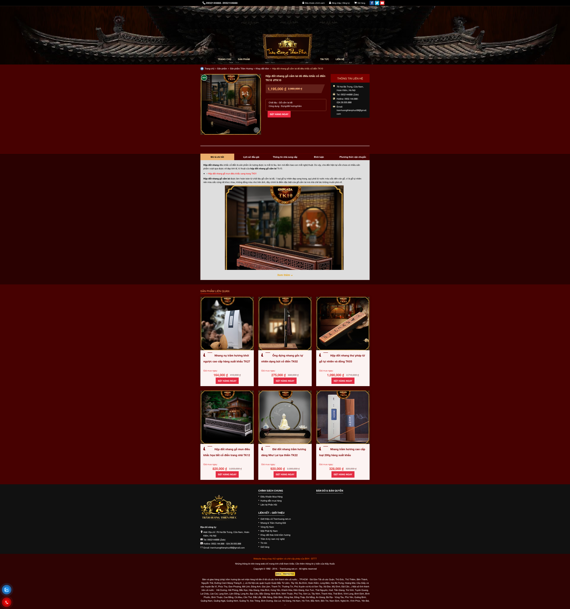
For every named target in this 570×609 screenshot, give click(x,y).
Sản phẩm (244, 59)
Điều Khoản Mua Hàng (271, 496)
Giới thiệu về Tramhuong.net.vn (276, 518)
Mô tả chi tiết (217, 157)
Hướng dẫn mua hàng (271, 500)
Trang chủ (224, 59)
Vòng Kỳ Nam (267, 526)
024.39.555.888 (233, 543)
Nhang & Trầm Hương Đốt (273, 522)
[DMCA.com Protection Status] (285, 574)
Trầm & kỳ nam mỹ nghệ (273, 538)
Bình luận (319, 157)
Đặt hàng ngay (279, 114)
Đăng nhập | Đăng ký (341, 2)
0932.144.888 (217, 543)
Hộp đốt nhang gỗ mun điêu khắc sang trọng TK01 (232, 173)
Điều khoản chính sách (315, 2)
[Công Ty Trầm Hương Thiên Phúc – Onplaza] (287, 47)
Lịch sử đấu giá (251, 157)
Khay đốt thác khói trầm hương (275, 534)
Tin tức (324, 59)
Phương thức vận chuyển (352, 157)
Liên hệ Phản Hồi (269, 504)
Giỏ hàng (361, 2)
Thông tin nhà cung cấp (285, 157)
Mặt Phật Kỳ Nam (269, 530)
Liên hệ (340, 59)
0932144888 (213, 539)
